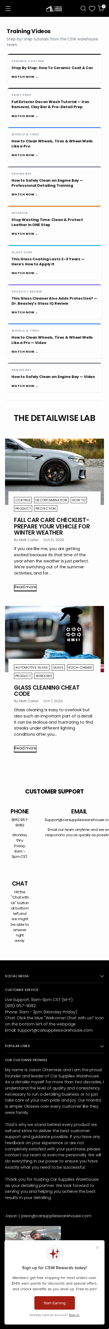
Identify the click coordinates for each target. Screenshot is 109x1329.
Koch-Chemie (80, 667)
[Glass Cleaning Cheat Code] (54, 639)
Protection (46, 508)
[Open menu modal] (8, 8)
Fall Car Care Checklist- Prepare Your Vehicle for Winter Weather (52, 526)
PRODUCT (23, 508)
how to (79, 500)
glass (58, 667)
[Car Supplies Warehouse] (54, 8)
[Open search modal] (83, 8)
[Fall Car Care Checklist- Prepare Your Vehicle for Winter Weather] (54, 472)
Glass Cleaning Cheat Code (47, 690)
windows (44, 676)
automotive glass (31, 667)
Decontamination (51, 500)
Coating (22, 500)
